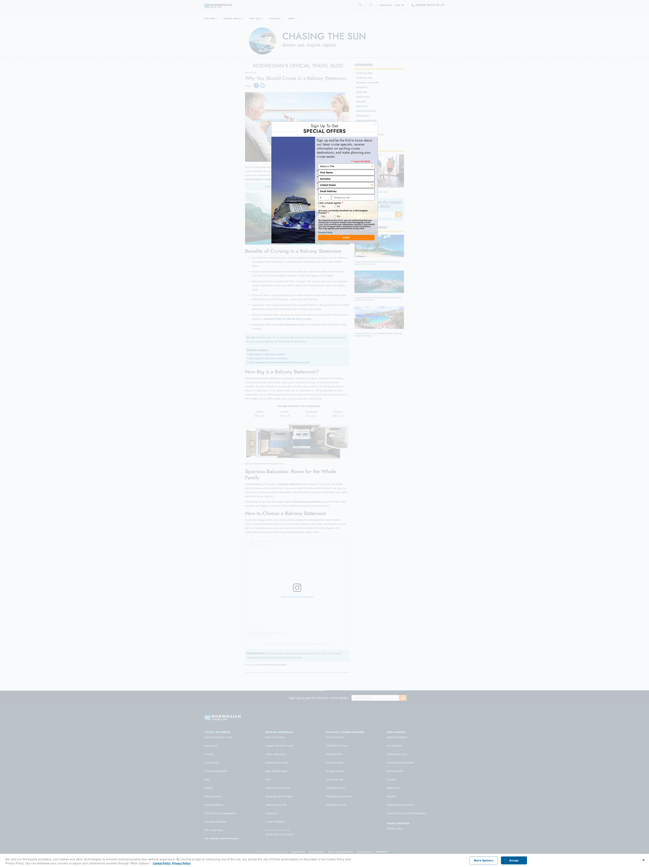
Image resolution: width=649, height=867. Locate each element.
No (338, 206)
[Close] (643, 860)
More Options (483, 860)
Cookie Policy (162, 863)
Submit (346, 237)
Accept (514, 860)
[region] (324, 860)
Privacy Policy (325, 232)
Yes (323, 206)
